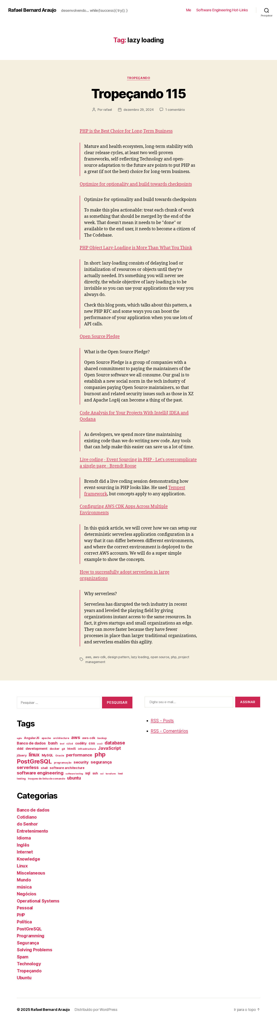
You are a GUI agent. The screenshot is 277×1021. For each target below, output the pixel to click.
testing (21, 778)
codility (81, 743)
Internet (25, 851)
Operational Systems (38, 901)
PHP (21, 914)
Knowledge (28, 859)
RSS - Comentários (169, 731)
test (120, 773)
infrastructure (87, 748)
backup (101, 738)
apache (46, 738)
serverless (28, 767)
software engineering (40, 772)
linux (34, 755)
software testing (74, 773)
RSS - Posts (162, 720)
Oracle (59, 755)
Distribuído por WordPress (95, 1009)
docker (54, 748)
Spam (22, 956)
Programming (30, 935)
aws (88, 657)
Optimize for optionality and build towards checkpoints (136, 184)
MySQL (47, 755)
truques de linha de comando (46, 778)
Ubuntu (24, 977)
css (92, 743)
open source (159, 657)
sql (87, 773)
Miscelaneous (31, 873)
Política (24, 921)
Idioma (24, 838)
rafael (107, 110)
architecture (61, 738)
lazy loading (140, 657)
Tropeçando (138, 78)
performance (79, 754)
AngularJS (31, 738)
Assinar (247, 702)
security (81, 762)
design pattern (118, 657)
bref (62, 743)
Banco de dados (31, 743)
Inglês (23, 845)
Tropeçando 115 (138, 93)
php (174, 657)
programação (62, 762)
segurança (101, 762)
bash (53, 743)
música (24, 887)
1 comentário (175, 110)
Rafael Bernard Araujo (32, 10)
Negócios (26, 893)
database (115, 742)
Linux (22, 865)
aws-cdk (99, 657)
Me (188, 10)
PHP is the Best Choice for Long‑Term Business (126, 131)
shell (44, 768)
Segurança (28, 942)
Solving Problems (34, 949)
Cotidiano (27, 817)
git (63, 748)
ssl (101, 773)
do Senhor (27, 824)
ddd (20, 749)
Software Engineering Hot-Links (222, 10)
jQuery (22, 755)
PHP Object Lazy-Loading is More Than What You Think (136, 248)
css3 (99, 743)
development (36, 749)
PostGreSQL (34, 761)
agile (19, 738)
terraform (111, 773)
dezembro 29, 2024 (138, 110)
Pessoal (25, 907)
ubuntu (74, 778)
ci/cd (69, 743)
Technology (29, 963)
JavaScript (109, 748)
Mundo (24, 879)
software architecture (67, 768)
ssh (95, 773)
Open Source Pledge (100, 336)
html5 (71, 749)
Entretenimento (32, 831)
